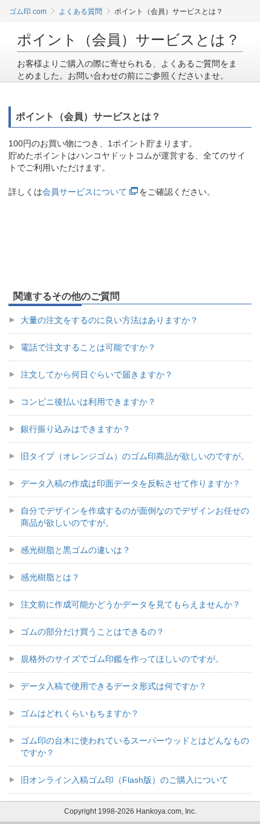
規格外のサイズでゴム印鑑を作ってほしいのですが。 (122, 659)
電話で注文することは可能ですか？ (88, 347)
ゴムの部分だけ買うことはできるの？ (92, 631)
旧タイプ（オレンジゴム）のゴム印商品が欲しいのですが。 (135, 456)
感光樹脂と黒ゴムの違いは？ (76, 550)
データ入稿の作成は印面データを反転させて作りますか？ (131, 483)
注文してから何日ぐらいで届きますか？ (97, 374)
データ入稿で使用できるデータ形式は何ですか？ (114, 686)
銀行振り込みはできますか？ (76, 429)
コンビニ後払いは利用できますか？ (88, 402)
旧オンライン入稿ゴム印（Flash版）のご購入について (124, 780)
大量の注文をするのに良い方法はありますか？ (109, 320)
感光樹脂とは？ (50, 577)
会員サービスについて (84, 192)
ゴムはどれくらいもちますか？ (80, 713)
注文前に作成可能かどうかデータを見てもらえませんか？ (131, 604)
